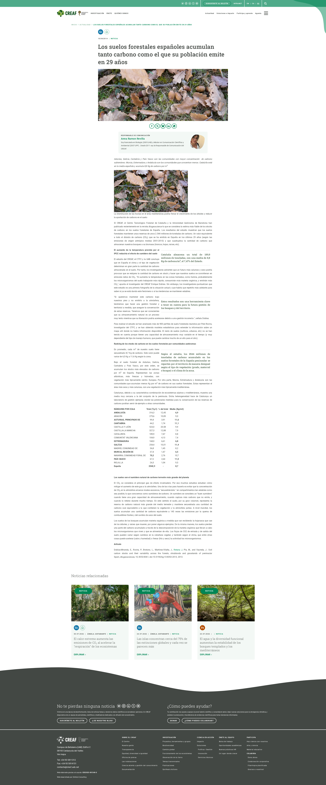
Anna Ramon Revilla (133, 138)
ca (253, 3)
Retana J (178, 550)
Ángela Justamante (96, 634)
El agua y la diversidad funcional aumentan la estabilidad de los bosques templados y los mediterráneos (222, 644)
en (248, 3)
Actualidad (85, 25)
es (258, 3)
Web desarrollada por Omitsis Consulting (71, 777)
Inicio (74, 25)
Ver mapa (61, 754)
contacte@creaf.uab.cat (68, 767)
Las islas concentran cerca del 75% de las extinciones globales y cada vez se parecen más (162, 642)
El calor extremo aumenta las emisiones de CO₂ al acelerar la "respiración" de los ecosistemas (95, 642)
